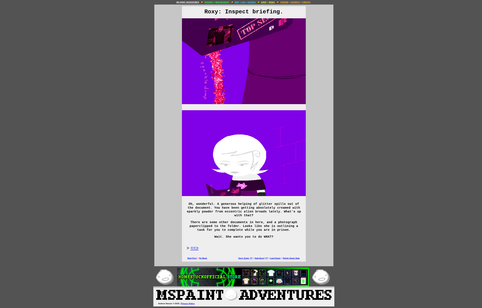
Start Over (192, 258)
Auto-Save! (260, 258)
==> (195, 247)
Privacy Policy (188, 303)
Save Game (243, 258)
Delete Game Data (291, 258)
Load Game (275, 258)
